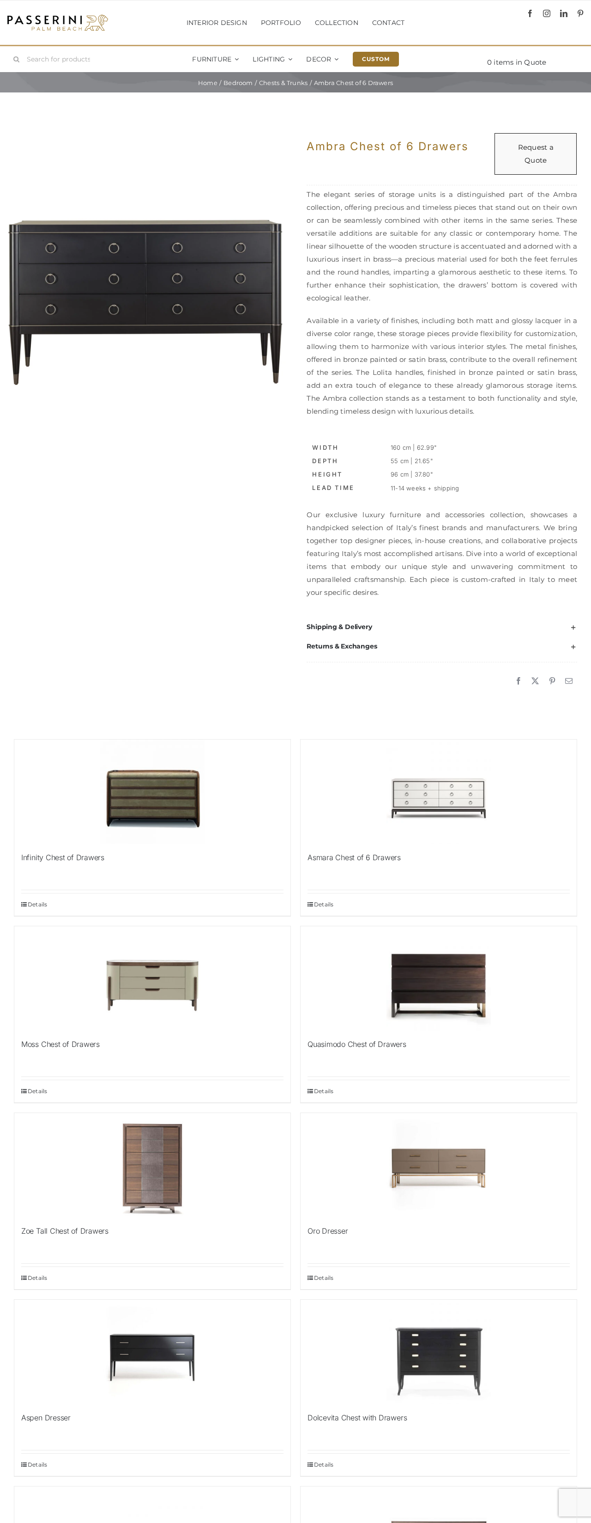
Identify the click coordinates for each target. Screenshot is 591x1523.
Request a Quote (536, 154)
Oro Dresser (328, 1231)
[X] (535, 681)
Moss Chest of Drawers (60, 1044)
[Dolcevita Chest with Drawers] (439, 1352)
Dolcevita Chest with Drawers (357, 1417)
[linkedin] (563, 13)
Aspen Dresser (46, 1417)
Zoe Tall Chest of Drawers (65, 1231)
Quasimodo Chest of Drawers (357, 1044)
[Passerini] (58, 17)
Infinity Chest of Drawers (62, 857)
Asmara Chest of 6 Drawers (354, 857)
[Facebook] (518, 681)
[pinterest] (580, 13)
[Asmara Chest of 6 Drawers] (439, 792)
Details (38, 904)
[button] (442, 627)
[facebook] (530, 13)
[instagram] (546, 13)
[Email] (569, 681)
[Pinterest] (552, 681)
